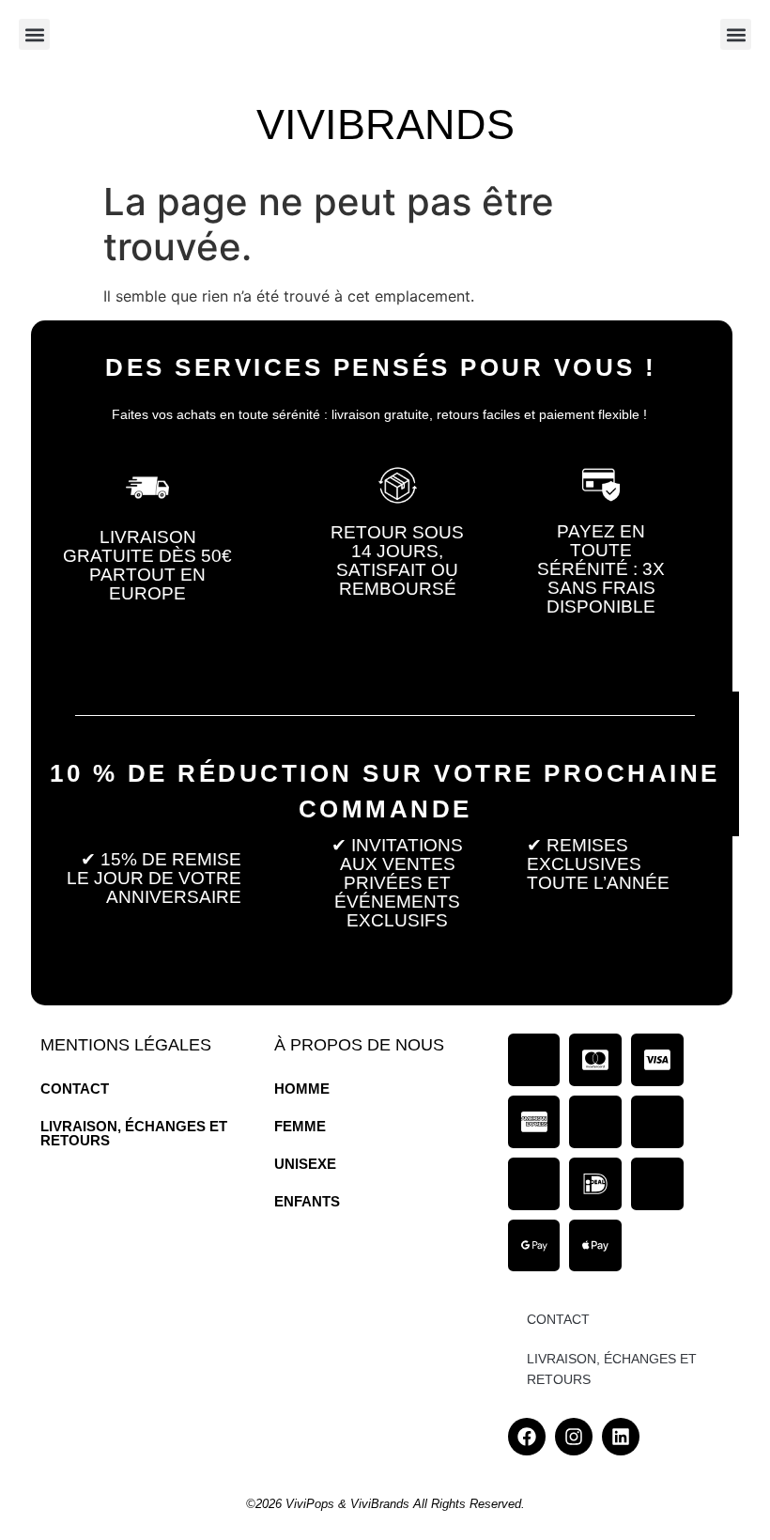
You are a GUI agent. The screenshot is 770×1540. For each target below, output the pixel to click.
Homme (302, 1088)
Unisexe (305, 1164)
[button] (34, 34)
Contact (74, 1088)
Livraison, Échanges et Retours (133, 1133)
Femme (300, 1126)
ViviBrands (385, 124)
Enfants (307, 1201)
